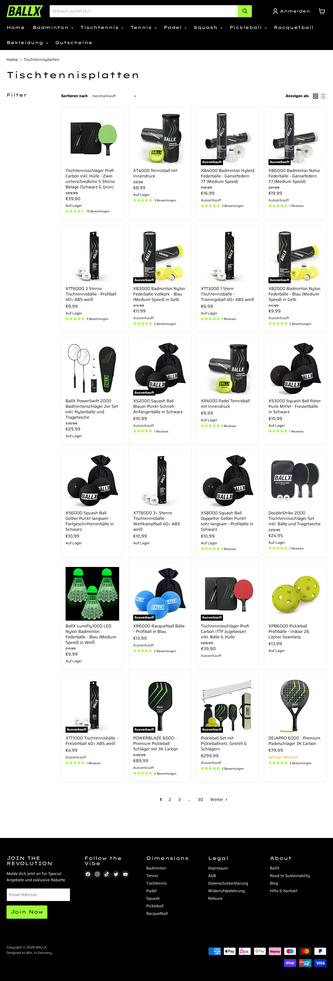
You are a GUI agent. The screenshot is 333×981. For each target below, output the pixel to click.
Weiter (217, 799)
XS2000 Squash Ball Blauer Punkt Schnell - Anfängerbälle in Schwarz (158, 406)
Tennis (142, 27)
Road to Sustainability (290, 876)
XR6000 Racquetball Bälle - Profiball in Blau (159, 629)
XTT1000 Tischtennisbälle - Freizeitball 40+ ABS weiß (92, 741)
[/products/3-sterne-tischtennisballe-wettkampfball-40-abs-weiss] (160, 481)
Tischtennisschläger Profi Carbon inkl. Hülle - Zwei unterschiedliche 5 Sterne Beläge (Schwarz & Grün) (90, 178)
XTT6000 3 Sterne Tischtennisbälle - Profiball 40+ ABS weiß (91, 294)
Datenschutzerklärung (228, 883)
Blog (274, 883)
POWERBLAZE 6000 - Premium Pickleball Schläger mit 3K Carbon (155, 743)
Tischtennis (100, 27)
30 (200, 799)
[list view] (322, 96)
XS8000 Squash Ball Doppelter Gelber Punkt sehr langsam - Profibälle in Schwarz (227, 521)
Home (16, 27)
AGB (212, 876)
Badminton (52, 27)
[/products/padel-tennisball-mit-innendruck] (227, 369)
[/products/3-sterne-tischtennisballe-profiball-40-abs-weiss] (92, 256)
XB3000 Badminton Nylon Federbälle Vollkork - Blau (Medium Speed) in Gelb (159, 294)
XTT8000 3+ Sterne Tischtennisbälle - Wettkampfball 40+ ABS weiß (156, 521)
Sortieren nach (74, 96)
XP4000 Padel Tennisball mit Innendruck (225, 404)
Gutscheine (73, 42)
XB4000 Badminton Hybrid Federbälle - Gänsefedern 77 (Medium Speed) (227, 176)
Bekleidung (26, 42)
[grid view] (315, 96)
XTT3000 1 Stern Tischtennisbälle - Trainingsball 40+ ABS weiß (227, 294)
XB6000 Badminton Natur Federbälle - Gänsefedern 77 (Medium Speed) (294, 176)
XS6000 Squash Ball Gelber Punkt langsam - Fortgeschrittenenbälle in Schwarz (90, 521)
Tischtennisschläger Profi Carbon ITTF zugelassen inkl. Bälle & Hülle (225, 631)
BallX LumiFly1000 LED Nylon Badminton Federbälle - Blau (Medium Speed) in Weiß (91, 634)
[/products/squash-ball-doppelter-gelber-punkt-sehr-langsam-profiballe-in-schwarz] (227, 481)
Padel (174, 27)
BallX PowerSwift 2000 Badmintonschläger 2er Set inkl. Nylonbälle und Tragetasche (92, 409)
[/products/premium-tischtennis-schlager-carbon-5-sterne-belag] (92, 138)
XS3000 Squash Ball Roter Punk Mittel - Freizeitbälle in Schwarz (294, 406)
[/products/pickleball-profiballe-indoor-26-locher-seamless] (295, 594)
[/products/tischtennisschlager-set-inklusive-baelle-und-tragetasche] (295, 481)
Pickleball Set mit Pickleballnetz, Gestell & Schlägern (224, 743)
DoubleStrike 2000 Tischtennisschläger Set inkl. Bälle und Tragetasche (294, 518)
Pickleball (246, 27)
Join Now (27, 912)
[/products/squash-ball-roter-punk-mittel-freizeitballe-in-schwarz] (295, 369)
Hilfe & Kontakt (283, 891)
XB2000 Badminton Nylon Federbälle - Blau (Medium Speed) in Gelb (294, 294)
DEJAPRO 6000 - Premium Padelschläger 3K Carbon (294, 741)
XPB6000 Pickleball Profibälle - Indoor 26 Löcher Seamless (288, 631)
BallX (274, 868)
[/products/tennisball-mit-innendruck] (160, 138)
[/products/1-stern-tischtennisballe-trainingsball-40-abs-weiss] (227, 256)
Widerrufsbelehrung (226, 891)
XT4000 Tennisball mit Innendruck (155, 173)
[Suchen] (245, 11)
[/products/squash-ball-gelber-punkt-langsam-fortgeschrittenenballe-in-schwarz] (92, 481)
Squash (207, 27)
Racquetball (293, 27)
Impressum (218, 868)
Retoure (215, 898)
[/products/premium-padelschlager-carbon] (295, 706)
